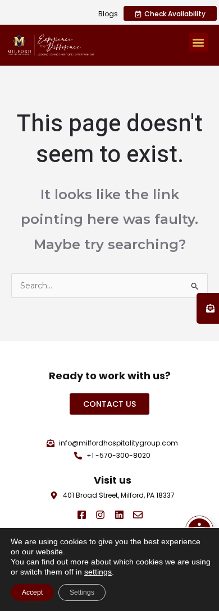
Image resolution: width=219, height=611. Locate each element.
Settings (82, 592)
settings (98, 571)
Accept (32, 592)
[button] (198, 42)
